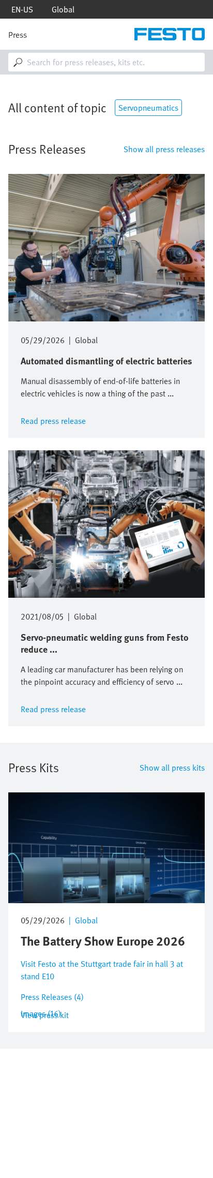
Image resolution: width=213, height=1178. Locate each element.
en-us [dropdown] (22, 9)
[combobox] (106, 62)
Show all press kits (172, 767)
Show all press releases (164, 149)
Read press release (53, 420)
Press (17, 34)
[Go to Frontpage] (169, 34)
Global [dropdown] (63, 9)
